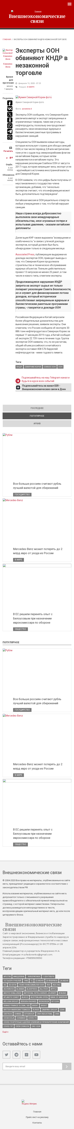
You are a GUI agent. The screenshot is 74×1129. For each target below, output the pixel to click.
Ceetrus (8, 1014)
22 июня (39, 981)
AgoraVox (9, 989)
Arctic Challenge (12, 993)
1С (31, 981)
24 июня (64, 981)
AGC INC (56, 985)
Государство (22, 494)
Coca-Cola (9, 1018)
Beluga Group (11, 1001)
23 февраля (51, 981)
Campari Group (49, 1010)
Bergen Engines (28, 1001)
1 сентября (48, 976)
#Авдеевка (18, 976)
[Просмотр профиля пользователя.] (8, 55)
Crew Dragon (22, 1026)
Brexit (44, 1005)
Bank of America (58, 997)
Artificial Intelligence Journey (40, 993)
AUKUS (25, 997)
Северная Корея (33, 367)
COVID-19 (32, 1018)
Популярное (49, 416)
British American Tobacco (17, 1010)
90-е (48, 985)
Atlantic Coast (11, 997)
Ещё (5, 1032)
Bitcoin (55, 1001)
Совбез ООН (50, 367)
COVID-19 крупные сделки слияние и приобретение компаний (36, 1022)
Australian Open (39, 997)
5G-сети (12, 985)
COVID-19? (8, 1026)
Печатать (8, 151)
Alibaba (20, 989)
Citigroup (29, 1014)
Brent (35, 1005)
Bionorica (44, 1001)
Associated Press (24, 254)
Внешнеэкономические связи (37, 18)
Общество (20, 629)
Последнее (37, 408)
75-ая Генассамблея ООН (31, 985)
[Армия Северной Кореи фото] (33, 97)
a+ (11, 157)
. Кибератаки (33, 976)
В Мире (30, 87)
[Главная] (37, 11)
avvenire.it (27, 109)
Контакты (37, 1123)
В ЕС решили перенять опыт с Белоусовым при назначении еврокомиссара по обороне (32, 618)
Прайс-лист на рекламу (37, 1117)
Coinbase (21, 1018)
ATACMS (62, 993)
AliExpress (32, 989)
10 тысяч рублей (12, 981)
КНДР (19, 367)
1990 (26, 981)
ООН (60, 367)
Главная (7, 39)
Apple (54, 989)
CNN (57, 1014)
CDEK (62, 1010)
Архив (37, 423)
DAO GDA (36, 1026)
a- (7, 158)
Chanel (18, 1014)
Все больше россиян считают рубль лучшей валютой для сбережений (37, 486)
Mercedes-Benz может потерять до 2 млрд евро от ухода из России (37, 551)
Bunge (36, 1010)
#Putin (7, 976)
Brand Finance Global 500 (17, 1005)
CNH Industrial (44, 1014)
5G (5, 985)
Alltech (44, 989)
